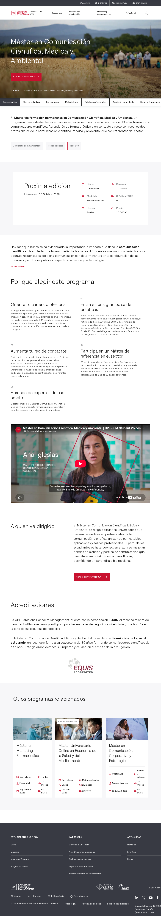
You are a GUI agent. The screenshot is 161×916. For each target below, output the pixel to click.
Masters (26, 90)
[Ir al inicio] (20, 13)
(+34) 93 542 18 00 (145, 912)
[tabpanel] (80, 390)
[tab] (10, 102)
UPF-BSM (15, 90)
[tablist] (80, 102)
